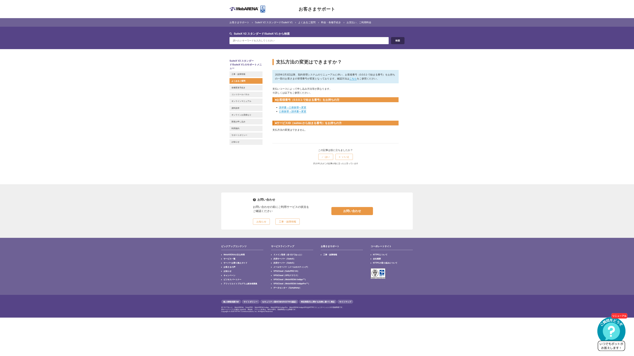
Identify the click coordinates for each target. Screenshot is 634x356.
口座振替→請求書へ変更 (292, 111)
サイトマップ (345, 302)
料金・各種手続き (331, 22)
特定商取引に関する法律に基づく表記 (318, 302)
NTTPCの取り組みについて (385, 263)
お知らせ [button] (261, 221)
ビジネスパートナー (232, 279)
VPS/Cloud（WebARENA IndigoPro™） (291, 283)
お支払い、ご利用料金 (359, 22)
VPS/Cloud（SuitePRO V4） (286, 271)
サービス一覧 (229, 259)
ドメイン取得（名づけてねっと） (288, 254)
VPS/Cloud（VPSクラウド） (286, 275)
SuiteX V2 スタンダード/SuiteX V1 (274, 22)
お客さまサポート (317, 9)
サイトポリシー (251, 302)
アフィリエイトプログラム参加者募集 (240, 283)
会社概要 (377, 259)
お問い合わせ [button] (352, 211)
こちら (353, 78)
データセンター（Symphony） (287, 288)
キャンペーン (229, 275)
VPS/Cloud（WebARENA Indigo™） (290, 279)
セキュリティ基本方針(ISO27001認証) (279, 302)
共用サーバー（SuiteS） (284, 263)
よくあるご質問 (307, 22)
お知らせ (227, 271)
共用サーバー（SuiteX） (284, 259)
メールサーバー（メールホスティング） (291, 267)
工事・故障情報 (330, 254)
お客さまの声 (229, 267)
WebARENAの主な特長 (234, 254)
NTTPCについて (380, 254)
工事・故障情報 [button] (287, 221)
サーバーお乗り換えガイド (235, 263)
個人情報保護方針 (231, 302)
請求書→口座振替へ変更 (292, 107)
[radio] (325, 157)
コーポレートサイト (381, 246)
